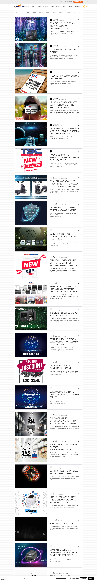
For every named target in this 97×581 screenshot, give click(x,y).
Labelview (41, 12)
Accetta (90, 578)
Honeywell (54, 12)
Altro (74, 12)
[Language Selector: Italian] (86, 1)
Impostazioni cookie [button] (74, 578)
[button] (55, 6)
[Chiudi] (95, 578)
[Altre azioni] (79, 20)
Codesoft (34, 12)
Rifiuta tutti (83, 578)
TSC (23, 12)
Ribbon (28, 12)
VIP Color (61, 12)
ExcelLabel (68, 12)
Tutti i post (17, 12)
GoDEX (47, 12)
